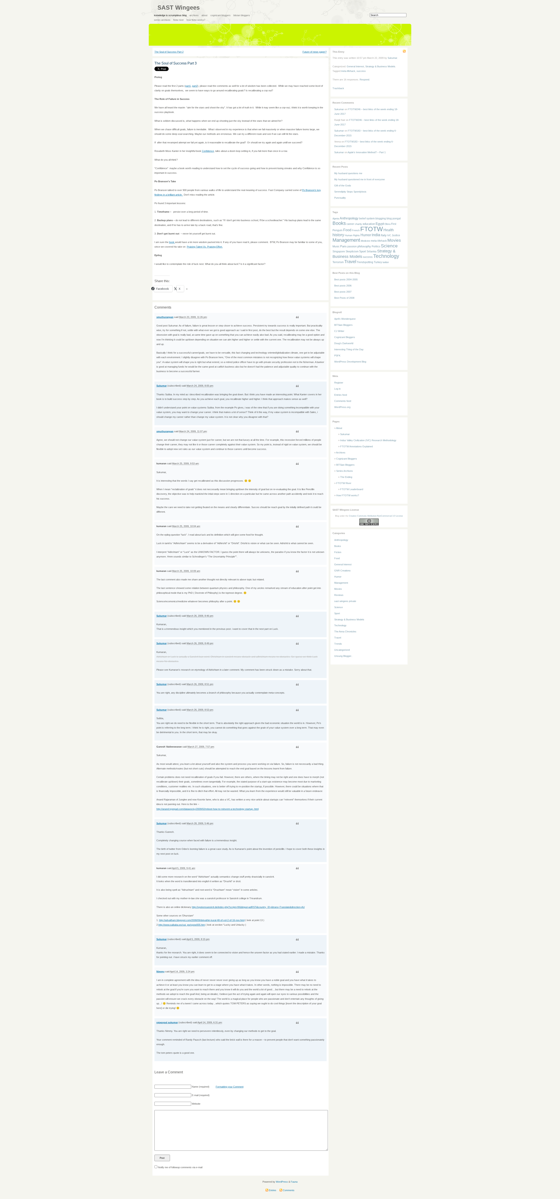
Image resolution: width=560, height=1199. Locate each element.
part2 (195, 86)
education (369, 224)
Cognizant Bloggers (220, 15)
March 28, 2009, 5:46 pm (200, 823)
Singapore (338, 251)
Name (195, 1086)
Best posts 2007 (343, 291)
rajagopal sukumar (167, 1022)
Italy (384, 235)
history (338, 235)
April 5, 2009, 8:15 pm (197, 939)
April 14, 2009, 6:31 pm (210, 1022)
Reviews (338, 595)
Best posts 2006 (343, 285)
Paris (343, 246)
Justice (396, 235)
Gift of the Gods (342, 185)
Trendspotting (365, 262)
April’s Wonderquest (344, 319)
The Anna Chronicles (345, 631)
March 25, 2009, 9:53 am (185, 463)
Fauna (294, 1181)
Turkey (378, 262)
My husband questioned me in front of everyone (359, 179)
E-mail (195, 1095)
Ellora (387, 224)
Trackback (338, 88)
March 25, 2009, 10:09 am (186, 571)
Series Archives (162, 20)
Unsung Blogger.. (343, 656)
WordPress (282, 1181)
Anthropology (349, 218)
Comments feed (342, 401)
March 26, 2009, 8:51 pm (200, 684)
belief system (367, 218)
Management (346, 240)
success (361, 71)
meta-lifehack (348, 71)
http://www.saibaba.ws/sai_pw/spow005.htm (181, 924)
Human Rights (352, 235)
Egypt (380, 224)
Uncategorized (342, 650)
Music (336, 246)
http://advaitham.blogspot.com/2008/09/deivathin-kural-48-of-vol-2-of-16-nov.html (202, 920)
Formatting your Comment (229, 1086)
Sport (362, 251)
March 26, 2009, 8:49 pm (200, 643)
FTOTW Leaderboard (351, 489)
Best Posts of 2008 (344, 298)
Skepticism (352, 251)
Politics (376, 246)
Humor (365, 235)
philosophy (364, 246)
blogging (380, 218)
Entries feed (340, 395)
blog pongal (394, 218)
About (204, 15)
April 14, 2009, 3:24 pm (182, 971)
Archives (194, 15)
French (356, 230)
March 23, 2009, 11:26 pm (193, 317)
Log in (337, 388)
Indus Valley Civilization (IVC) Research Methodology (368, 440)
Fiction (337, 552)
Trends (338, 643)
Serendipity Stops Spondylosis (350, 191)
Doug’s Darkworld (343, 343)
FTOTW (371, 229)
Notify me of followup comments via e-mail (180, 1167)
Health (388, 230)
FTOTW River (178, 20)
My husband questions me (348, 173)
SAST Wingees (179, 7)
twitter (386, 262)
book (172, 242)
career (350, 223)
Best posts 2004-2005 (346, 279)
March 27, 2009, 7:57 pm (200, 746)
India (376, 235)
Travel (350, 261)
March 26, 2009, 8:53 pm (200, 709)
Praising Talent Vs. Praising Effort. (205, 246)
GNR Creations (342, 570)
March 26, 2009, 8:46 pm (200, 615)
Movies (394, 240)
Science (389, 245)
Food (347, 230)
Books (339, 223)
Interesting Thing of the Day (349, 349)
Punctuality (340, 197)
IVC (389, 235)
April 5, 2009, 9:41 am (183, 868)
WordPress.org (342, 407)
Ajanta (335, 218)
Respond (364, 79)
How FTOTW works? (196, 20)
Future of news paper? (315, 51)
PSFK (337, 355)
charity (358, 224)
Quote (297, 317)
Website (196, 1103)
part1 (188, 86)
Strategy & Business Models (380, 66)
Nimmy (160, 971)
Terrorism (338, 262)
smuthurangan (164, 317)
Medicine (365, 240)
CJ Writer (339, 331)
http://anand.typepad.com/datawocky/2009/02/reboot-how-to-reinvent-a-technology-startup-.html (207, 809)
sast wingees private (345, 601)
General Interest (355, 66)
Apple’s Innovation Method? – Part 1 (367, 152)
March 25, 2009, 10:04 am (186, 526)
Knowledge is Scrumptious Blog (170, 15)
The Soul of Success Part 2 (169, 51)
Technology (386, 256)
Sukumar (161, 385)
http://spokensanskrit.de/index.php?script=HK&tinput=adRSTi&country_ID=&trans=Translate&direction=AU (248, 907)
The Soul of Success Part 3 (175, 63)
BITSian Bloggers (241, 15)
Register (338, 382)
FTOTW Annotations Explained (356, 446)
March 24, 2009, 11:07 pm (193, 431)
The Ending (346, 477)
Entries (272, 1190)
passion (352, 246)
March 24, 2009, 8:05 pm (200, 385)
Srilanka (371, 251)
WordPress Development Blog (350, 361)
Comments (288, 1190)
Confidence (208, 151)
